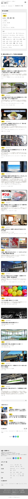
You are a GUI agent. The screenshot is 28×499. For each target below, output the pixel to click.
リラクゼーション (16, 37)
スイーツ (4, 22)
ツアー (4, 45)
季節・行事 (17, 466)
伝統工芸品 (22, 468)
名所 (18, 41)
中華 (11, 475)
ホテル (11, 41)
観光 (4, 15)
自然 (20, 464)
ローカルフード (16, 45)
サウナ (23, 37)
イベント (10, 37)
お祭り (11, 43)
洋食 (4, 43)
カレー (7, 483)
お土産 (5, 20)
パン (14, 33)
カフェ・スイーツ (6, 27)
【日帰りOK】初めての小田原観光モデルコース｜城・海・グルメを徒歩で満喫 (17, 416)
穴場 (17, 43)
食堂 (14, 475)
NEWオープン (9, 39)
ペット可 (10, 33)
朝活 (24, 39)
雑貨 (7, 43)
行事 (21, 41)
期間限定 (5, 37)
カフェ (10, 47)
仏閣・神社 (12, 466)
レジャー (11, 464)
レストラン (9, 45)
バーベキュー (12, 35)
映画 (4, 39)
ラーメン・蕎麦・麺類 (20, 475)
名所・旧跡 (16, 464)
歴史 (21, 466)
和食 (15, 41)
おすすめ (12, 27)
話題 (21, 472)
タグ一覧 (25, 428)
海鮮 (22, 45)
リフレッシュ (21, 33)
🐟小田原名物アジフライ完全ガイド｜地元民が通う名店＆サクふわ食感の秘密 (17, 423)
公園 (14, 39)
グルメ (5, 25)
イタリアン (21, 35)
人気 (7, 41)
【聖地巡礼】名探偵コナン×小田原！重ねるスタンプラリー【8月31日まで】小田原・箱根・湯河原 (18, 410)
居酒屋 (17, 472)
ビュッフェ (5, 47)
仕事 (4, 41)
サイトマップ (14, 494)
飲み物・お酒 (12, 468)
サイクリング (6, 35)
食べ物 (8, 22)
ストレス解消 (19, 39)
